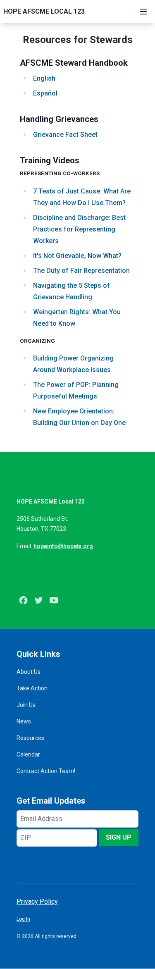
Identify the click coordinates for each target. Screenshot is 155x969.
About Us (29, 671)
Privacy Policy (37, 901)
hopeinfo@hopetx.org (63, 546)
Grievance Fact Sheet (65, 134)
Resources (30, 738)
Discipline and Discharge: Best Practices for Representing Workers (79, 229)
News (24, 721)
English (44, 78)
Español (45, 93)
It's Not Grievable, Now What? (77, 256)
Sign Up (118, 837)
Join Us (26, 705)
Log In (23, 919)
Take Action (32, 688)
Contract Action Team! (46, 771)
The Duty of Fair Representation (81, 270)
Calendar (28, 754)
